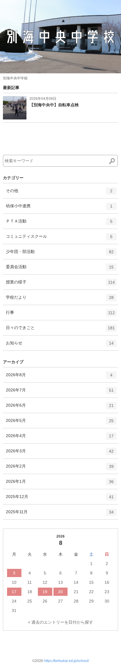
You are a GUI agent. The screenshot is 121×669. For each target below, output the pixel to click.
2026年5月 (60, 423)
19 (45, 591)
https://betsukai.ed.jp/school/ (66, 661)
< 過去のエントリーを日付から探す (60, 622)
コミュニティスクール (59, 239)
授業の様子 (60, 284)
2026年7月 (60, 392)
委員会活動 (60, 269)
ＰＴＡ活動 (59, 223)
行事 (60, 315)
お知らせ (60, 345)
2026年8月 (59, 377)
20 (60, 591)
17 (14, 591)
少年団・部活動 (60, 254)
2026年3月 (60, 453)
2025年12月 (60, 499)
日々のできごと (60, 330)
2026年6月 (60, 408)
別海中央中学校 (15, 78)
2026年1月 (60, 484)
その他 (59, 193)
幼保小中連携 (59, 208)
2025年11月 (60, 514)
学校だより (60, 300)
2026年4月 (60, 438)
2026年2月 (60, 468)
